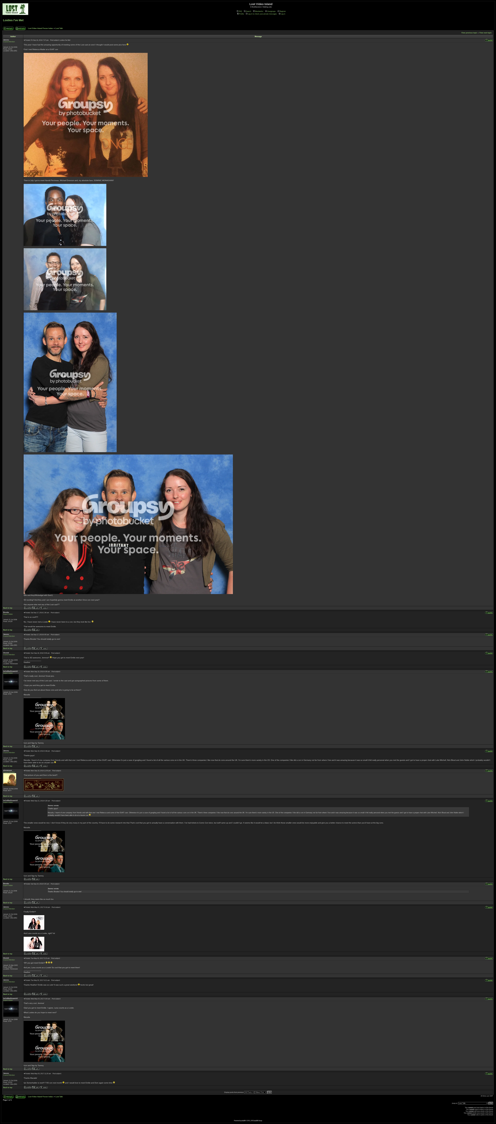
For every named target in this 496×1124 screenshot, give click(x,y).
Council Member (9, 42)
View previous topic (469, 33)
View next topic (485, 33)
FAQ (240, 11)
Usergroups (271, 11)
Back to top (7, 608)
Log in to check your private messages (262, 14)
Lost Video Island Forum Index (40, 28)
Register (283, 11)
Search (248, 11)
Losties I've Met (13, 20)
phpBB (243, 1121)
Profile (241, 14)
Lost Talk (59, 28)
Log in (283, 14)
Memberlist (259, 11)
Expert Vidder (8, 614)
